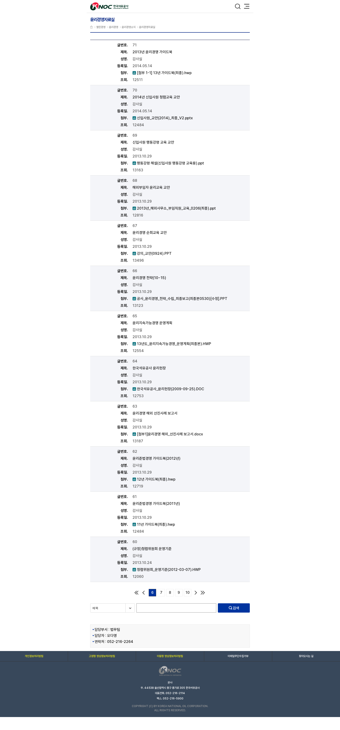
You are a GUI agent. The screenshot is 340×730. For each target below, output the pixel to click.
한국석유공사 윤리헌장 (149, 368)
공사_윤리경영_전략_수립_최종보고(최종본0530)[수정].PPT (180, 298)
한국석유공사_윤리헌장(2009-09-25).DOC (168, 389)
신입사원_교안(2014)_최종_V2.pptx (163, 118)
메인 (91, 27)
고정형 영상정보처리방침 (102, 656)
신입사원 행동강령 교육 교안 (153, 142)
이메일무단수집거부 (238, 656)
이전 (144, 592)
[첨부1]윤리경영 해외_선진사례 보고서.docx (168, 434)
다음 (195, 592)
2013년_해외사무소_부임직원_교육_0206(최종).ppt (174, 208)
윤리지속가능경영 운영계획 (152, 323)
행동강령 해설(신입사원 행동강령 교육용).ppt (168, 163)
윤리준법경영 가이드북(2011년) (156, 503)
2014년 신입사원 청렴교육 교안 (156, 97)
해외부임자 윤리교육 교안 (151, 187)
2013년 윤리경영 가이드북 (152, 52)
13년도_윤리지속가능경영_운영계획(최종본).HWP (172, 344)
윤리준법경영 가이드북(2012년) (156, 458)
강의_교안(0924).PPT (152, 253)
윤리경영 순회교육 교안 (150, 232)
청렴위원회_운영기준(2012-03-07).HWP (167, 569)
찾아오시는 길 (306, 656)
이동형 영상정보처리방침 (170, 656)
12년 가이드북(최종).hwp (154, 479)
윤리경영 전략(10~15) (149, 278)
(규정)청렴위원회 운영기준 (152, 549)
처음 (136, 592)
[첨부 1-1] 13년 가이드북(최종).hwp (162, 73)
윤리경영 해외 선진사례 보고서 (155, 413)
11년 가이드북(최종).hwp (154, 524)
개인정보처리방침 (34, 656)
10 (187, 592)
